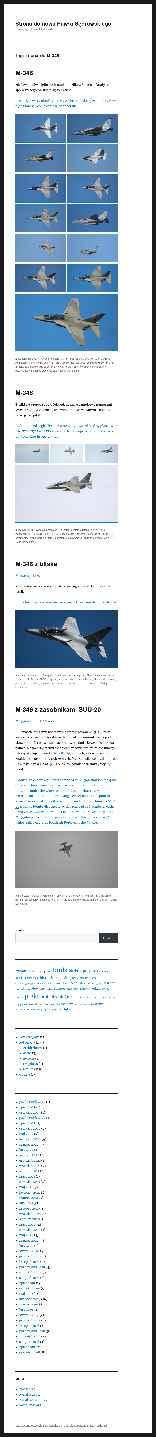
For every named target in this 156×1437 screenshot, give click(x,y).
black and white (101, 971)
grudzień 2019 (30, 1256)
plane (42, 366)
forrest (91, 983)
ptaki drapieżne (56, 996)
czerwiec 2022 (30, 1128)
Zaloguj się (27, 1389)
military (19, 366)
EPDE (55, 362)
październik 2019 (32, 1267)
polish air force (55, 366)
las (22, 989)
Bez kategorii (29, 1037)
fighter (82, 983)
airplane (89, 358)
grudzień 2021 (30, 1160)
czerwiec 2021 (29, 1182)
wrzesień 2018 (30, 1336)
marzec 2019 (28, 1304)
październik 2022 (32, 1118)
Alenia (98, 358)
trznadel (55, 1004)
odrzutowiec (31, 366)
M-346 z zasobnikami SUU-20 (58, 709)
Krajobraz (30, 1064)
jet (72, 362)
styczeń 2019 (29, 1315)
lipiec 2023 (27, 1107)
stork (38, 1004)
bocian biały (31, 978)
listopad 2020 (29, 1208)
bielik (39, 362)
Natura (28, 1069)
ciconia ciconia (88, 978)
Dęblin (47, 362)
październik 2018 (32, 1331)
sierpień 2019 (29, 1278)
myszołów (72, 989)
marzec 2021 (28, 1198)
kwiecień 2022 (30, 1139)
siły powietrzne (73, 537)
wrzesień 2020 (30, 1214)
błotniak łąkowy (66, 978)
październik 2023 (32, 1102)
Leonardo (80, 362)
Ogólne (24, 1074)
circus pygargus (25, 983)
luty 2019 (26, 1310)
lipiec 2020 (27, 1224)
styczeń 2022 (29, 1155)
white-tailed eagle (38, 370)
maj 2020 (26, 1235)
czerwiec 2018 (29, 1352)
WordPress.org (30, 1405)
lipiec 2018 (27, 1347)
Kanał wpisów (29, 1394)
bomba (19, 899)
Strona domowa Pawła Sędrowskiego (63, 23)
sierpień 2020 (29, 1219)
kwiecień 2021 (29, 1192)
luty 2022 (26, 1150)
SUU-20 (64, 753)
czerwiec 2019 (29, 1288)
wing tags (41, 1009)
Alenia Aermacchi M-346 (89, 895)
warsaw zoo (80, 1004)
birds (60, 970)
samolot (96, 366)
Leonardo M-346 (96, 362)
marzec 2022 (29, 1144)
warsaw (67, 1004)
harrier (109, 983)
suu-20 (103, 899)
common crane (44, 983)
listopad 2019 (29, 1262)
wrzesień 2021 (30, 1166)
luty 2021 (26, 1203)
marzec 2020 (29, 1240)
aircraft (80, 358)
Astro (27, 1053)
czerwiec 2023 (29, 1112)
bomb (108, 895)
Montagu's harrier (52, 988)
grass (99, 983)
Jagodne (65, 362)
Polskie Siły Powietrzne (77, 366)
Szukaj (20, 930)
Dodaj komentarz (69, 370)
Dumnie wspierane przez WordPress (85, 1425)
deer (74, 983)
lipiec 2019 (27, 1283)
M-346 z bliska (36, 563)
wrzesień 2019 (30, 1272)
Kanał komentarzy (33, 1400)
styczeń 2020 (29, 1251)
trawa (46, 1004)
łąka (67, 1009)
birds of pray (80, 971)
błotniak (46, 978)
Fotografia (56, 358)
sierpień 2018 (29, 1342)
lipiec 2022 (27, 1123)
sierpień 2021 (29, 1171)
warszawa (96, 1004)
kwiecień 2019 (30, 1299)
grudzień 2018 (30, 1320)
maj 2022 (26, 1134)
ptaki (32, 996)
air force (69, 358)
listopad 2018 (29, 1326)
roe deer (86, 997)
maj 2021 (26, 1187)
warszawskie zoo (25, 1009)
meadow (32, 989)
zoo (60, 1009)
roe (75, 997)
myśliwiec (85, 989)
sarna (112, 997)
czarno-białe (61, 983)
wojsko (53, 370)
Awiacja (45, 358)
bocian (19, 978)
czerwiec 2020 (30, 1230)
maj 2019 (26, 1294)
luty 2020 (26, 1246)
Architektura (32, 1048)
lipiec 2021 (27, 1176)
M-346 (24, 72)
